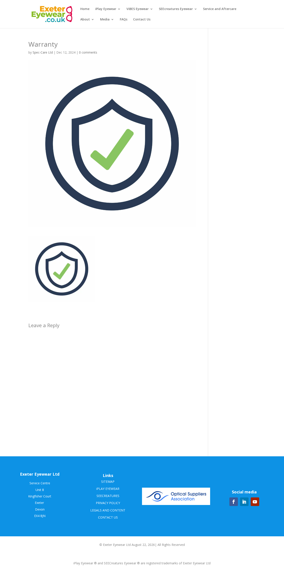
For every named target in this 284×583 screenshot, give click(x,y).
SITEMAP (107, 481)
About (85, 19)
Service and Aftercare (219, 9)
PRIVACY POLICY (108, 503)
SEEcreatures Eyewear (176, 9)
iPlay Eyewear (105, 9)
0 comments (88, 52)
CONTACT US (108, 517)
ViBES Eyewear (137, 9)
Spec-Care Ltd (43, 52)
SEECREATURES (108, 496)
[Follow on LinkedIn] (244, 501)
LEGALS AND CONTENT (107, 510)
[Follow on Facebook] (233, 501)
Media (105, 19)
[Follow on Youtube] (255, 501)
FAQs (123, 19)
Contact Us (141, 19)
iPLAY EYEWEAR (107, 489)
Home (84, 9)
